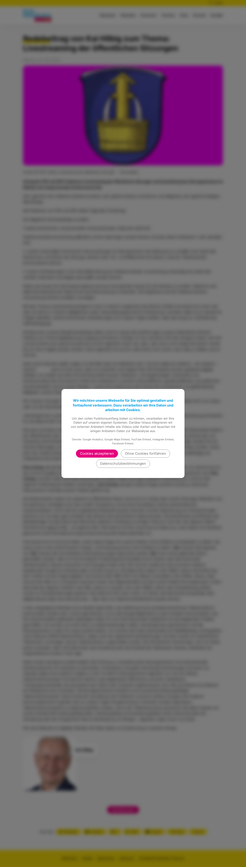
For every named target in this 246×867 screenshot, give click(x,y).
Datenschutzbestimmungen (123, 463)
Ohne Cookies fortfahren (145, 453)
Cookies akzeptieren (97, 453)
